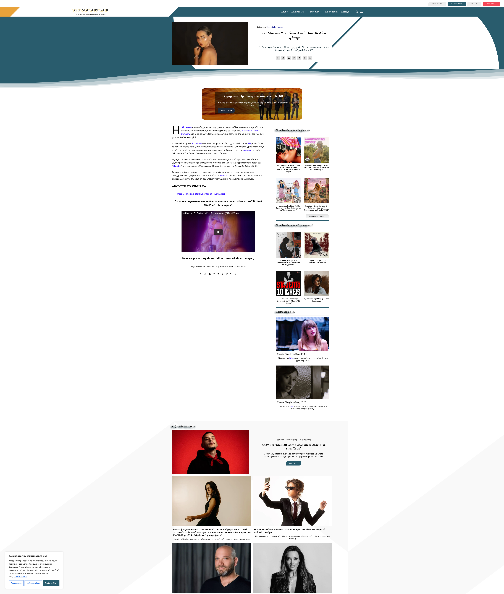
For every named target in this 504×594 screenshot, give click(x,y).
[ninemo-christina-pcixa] (316, 271)
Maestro (177, 166)
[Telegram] (299, 58)
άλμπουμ (247, 150)
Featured (280, 439)
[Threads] (304, 58)
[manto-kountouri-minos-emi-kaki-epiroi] (316, 138)
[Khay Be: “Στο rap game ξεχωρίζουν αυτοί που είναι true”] (210, 432)
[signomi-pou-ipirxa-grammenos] (316, 233)
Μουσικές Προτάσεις (274, 27)
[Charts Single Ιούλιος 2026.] (302, 319)
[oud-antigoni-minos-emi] (316, 178)
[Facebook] (277, 58)
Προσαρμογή (16, 583)
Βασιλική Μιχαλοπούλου (184, 539)
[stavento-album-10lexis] (288, 271)
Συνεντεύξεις (305, 439)
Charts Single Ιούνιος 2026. (292, 402)
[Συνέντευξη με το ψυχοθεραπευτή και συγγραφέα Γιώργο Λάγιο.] (211, 545)
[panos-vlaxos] (288, 233)
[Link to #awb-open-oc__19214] (357, 12)
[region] (34, 570)
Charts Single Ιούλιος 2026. (292, 354)
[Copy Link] (235, 274)
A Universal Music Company (207, 266)
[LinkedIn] (288, 58)
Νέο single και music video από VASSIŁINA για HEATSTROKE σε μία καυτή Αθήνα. (289, 168)
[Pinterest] (227, 274)
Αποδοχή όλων (51, 583)
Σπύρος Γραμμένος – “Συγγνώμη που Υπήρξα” (316, 261)
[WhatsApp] (293, 58)
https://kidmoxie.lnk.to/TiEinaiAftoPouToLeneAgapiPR (202, 193)
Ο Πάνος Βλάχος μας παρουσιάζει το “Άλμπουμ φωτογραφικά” (288, 262)
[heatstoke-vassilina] (288, 138)
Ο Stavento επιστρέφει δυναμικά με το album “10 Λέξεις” (288, 301)
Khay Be (269, 453)
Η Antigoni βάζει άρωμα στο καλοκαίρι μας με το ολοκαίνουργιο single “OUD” (316, 208)
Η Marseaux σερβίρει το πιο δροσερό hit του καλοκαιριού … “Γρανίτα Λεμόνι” (288, 208)
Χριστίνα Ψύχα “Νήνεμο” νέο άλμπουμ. (316, 300)
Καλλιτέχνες (291, 439)
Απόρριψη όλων (33, 583)
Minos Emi (241, 266)
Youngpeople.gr (90, 9)
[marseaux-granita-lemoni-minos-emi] (288, 178)
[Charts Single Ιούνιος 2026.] (302, 367)
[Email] (310, 58)
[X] (283, 58)
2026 (291, 358)
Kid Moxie (187, 127)
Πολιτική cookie (20, 576)
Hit (249, 143)
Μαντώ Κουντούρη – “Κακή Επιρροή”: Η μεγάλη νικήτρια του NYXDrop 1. (316, 167)
